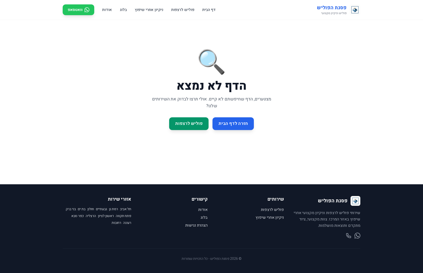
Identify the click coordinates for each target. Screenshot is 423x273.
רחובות (116, 222)
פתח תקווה (123, 216)
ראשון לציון (106, 216)
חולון (90, 209)
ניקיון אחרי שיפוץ (149, 10)
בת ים (81, 209)
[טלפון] (349, 236)
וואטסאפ (75, 10)
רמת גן (113, 209)
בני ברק (71, 209)
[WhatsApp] (357, 236)
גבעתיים (101, 209)
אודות (107, 10)
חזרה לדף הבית (233, 123)
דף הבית (209, 10)
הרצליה (91, 216)
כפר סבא (77, 216)
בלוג (123, 10)
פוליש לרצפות (182, 10)
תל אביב (125, 209)
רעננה (127, 222)
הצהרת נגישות (196, 225)
